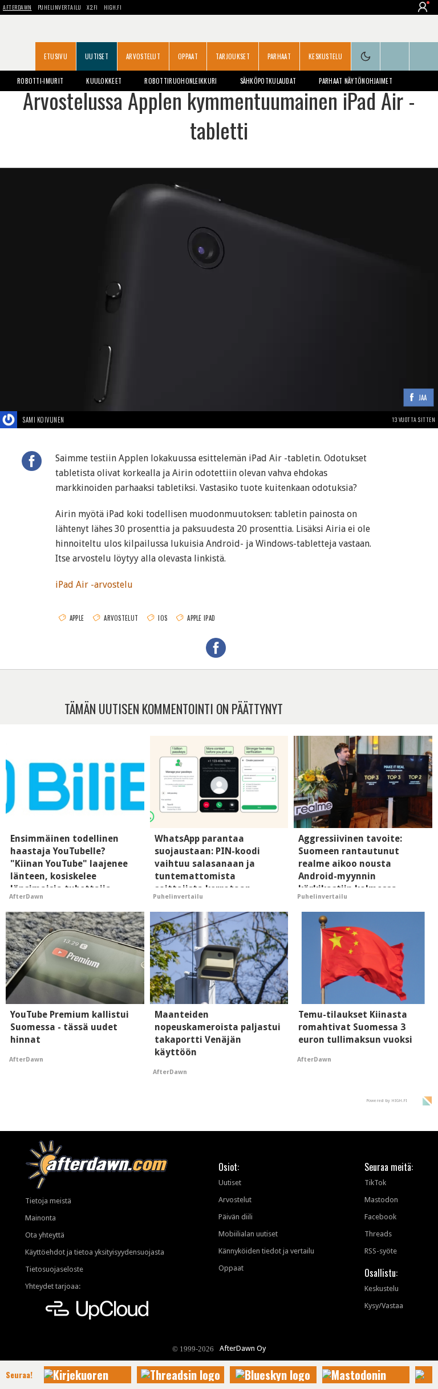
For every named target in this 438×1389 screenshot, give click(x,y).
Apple (77, 617)
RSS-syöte (380, 1251)
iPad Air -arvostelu (94, 584)
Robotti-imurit (40, 80)
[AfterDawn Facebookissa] (394, 56)
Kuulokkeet (103, 80)
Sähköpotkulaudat (268, 80)
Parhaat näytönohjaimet (355, 80)
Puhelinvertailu (60, 7)
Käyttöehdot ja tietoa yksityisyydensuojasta (94, 1252)
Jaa (423, 398)
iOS (162, 617)
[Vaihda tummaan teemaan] (365, 56)
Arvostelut (143, 56)
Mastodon (381, 1199)
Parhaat (279, 56)
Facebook (380, 1216)
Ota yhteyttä (44, 1235)
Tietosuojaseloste (54, 1269)
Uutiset (96, 56)
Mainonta (40, 1218)
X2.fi (92, 7)
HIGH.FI (113, 7)
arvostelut (121, 617)
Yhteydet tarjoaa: (52, 1286)
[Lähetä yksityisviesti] (78, 419)
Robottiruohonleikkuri (180, 80)
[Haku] (423, 56)
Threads (378, 1234)
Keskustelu (325, 56)
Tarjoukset (233, 56)
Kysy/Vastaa (383, 1305)
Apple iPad (201, 617)
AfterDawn (17, 7)
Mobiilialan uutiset (248, 1234)
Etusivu (55, 56)
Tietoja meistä (48, 1201)
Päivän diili (235, 1216)
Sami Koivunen (43, 419)
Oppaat (188, 56)
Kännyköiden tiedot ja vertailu (266, 1251)
